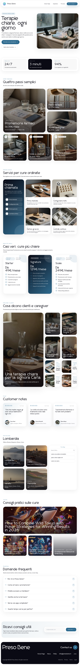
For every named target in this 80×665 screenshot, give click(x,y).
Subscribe (70, 629)
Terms (70, 659)
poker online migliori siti (57, 457)
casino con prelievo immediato (58, 454)
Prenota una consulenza (9, 42)
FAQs (55, 654)
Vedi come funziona (9, 47)
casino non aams (55, 461)
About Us (60, 659)
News (49, 654)
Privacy (66, 659)
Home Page (41, 654)
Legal (75, 659)
